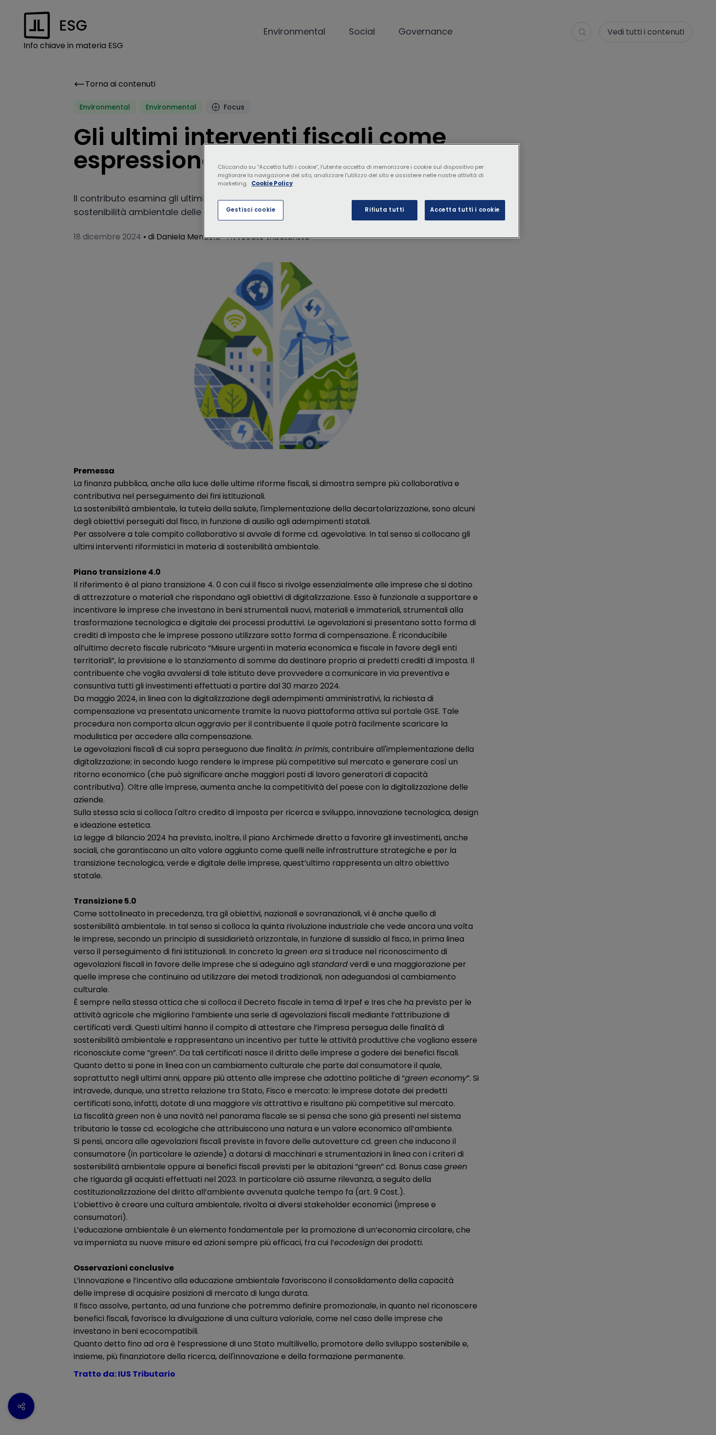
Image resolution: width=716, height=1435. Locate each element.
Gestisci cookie (251, 210)
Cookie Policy (272, 183)
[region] (361, 191)
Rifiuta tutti (384, 210)
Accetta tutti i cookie (465, 210)
